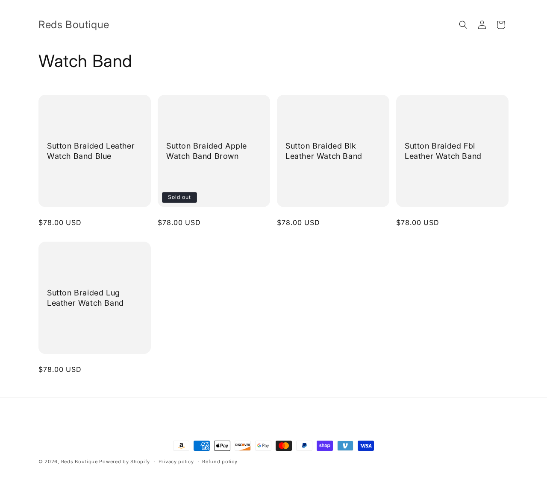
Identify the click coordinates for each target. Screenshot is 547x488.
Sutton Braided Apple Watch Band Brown (206, 150)
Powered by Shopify (124, 462)
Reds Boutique (79, 462)
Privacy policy (176, 462)
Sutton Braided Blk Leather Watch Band (323, 150)
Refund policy (219, 462)
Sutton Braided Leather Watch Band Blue (91, 150)
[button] (463, 24)
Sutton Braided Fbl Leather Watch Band (443, 150)
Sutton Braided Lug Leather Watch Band (85, 297)
